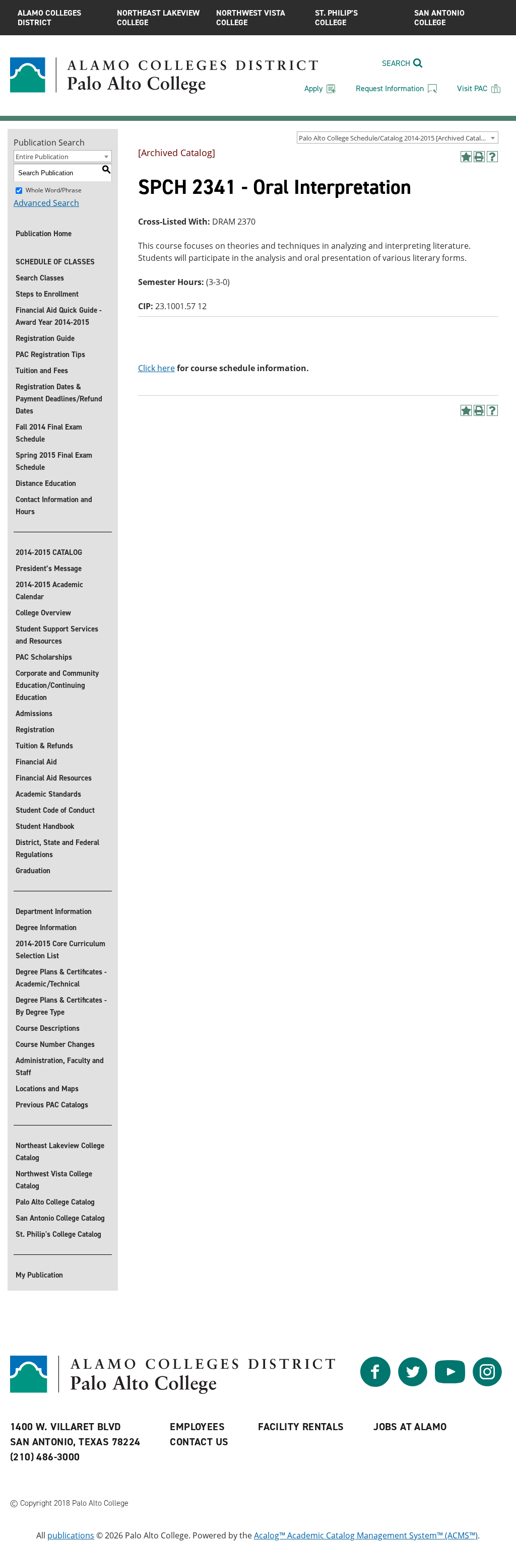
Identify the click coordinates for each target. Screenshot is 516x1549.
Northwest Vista (250, 18)
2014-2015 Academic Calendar (49, 591)
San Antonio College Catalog (60, 1218)
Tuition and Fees (42, 371)
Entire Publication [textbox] (42, 156)
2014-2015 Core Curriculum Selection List (60, 950)
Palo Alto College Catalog (55, 1202)
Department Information (54, 911)
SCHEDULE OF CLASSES (55, 262)
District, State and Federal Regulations (57, 848)
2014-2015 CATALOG (49, 552)
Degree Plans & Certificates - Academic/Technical (61, 978)
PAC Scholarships (44, 657)
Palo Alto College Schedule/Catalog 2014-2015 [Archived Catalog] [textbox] (394, 138)
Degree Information (46, 928)
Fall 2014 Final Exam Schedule (49, 433)
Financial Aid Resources (54, 778)
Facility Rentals (301, 1426)
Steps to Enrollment (47, 294)
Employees (197, 1426)
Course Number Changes (55, 1044)
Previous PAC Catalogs (52, 1105)
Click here (156, 368)
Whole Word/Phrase (54, 190)
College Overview (43, 613)
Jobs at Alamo (409, 1426)
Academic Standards (48, 794)
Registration (35, 730)
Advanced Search (46, 202)
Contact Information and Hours (54, 506)
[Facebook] (375, 1383)
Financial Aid (36, 762)
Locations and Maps (47, 1089)
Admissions (34, 714)
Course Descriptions (48, 1028)
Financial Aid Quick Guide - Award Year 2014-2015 (59, 316)
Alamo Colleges (49, 18)
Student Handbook (45, 826)
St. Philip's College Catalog (58, 1234)
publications (70, 1535)
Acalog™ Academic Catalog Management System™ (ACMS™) (366, 1535)
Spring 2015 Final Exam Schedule (54, 461)
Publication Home (44, 234)
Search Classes (40, 278)
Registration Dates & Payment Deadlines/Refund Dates (59, 399)
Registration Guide (45, 338)
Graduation (33, 871)
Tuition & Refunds (44, 746)
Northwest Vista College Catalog (54, 1180)
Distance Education (46, 483)
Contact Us (199, 1441)
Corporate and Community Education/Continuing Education (57, 685)
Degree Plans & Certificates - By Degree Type (61, 1006)
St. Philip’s (336, 18)
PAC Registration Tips (50, 354)
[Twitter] (413, 1383)
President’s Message (49, 569)
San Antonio (439, 18)
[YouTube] (450, 1383)
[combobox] (397, 137)
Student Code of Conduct (55, 810)
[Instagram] (487, 1383)
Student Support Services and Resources (57, 635)
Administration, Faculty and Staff (60, 1066)
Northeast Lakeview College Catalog (60, 1152)
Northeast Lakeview (158, 18)
